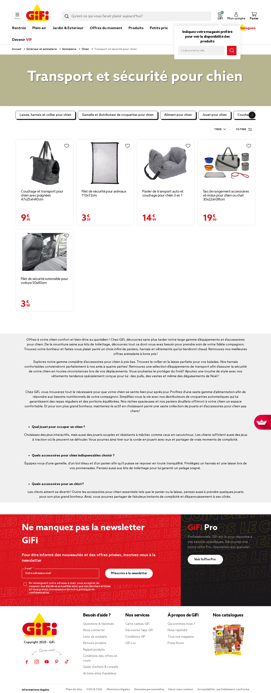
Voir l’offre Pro (205, 559)
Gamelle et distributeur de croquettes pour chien (118, 115)
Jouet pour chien (215, 115)
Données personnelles (149, 689)
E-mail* (29, 568)
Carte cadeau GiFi (137, 624)
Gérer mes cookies (180, 689)
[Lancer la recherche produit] (67, 16)
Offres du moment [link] (106, 28)
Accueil (16, 49)
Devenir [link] (22, 40)
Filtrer (241, 129)
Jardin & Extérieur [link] (68, 28)
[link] (136, 34)
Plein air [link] (39, 28)
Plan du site (74, 689)
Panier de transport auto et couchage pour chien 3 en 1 (162, 193)
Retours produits (94, 643)
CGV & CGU (94, 689)
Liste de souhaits (95, 637)
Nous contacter (94, 630)
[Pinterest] (57, 661)
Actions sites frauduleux (99, 673)
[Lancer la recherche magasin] (231, 50)
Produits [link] (136, 28)
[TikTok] (66, 661)
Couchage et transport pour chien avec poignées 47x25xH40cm (42, 195)
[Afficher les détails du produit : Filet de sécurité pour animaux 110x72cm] (105, 163)
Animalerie (69, 49)
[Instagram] (37, 661)
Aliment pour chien (178, 115)
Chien (85, 49)
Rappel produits (94, 650)
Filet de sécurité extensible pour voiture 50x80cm (44, 281)
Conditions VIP (135, 637)
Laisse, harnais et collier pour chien (45, 115)
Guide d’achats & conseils (100, 667)
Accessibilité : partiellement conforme (223, 689)
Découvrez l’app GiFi (139, 630)
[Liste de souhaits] (67, 146)
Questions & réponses (98, 624)
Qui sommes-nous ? (181, 624)
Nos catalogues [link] (242, 28)
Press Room (176, 643)
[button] (220, 16)
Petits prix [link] (159, 28)
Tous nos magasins (181, 637)
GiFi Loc (130, 643)
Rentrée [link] (19, 28)
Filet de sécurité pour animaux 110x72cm (104, 193)
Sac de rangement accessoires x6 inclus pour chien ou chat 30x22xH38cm (226, 195)
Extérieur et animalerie (41, 49)
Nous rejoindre (177, 630)
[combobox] (136, 16)
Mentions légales (118, 689)
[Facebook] (27, 661)
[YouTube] (47, 661)
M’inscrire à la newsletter (129, 573)
